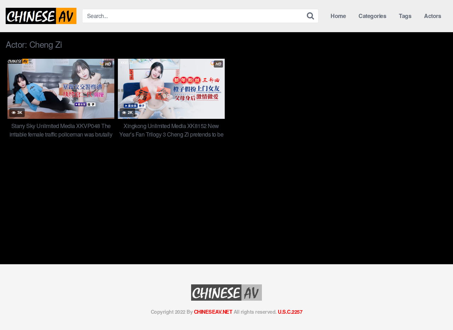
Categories (372, 16)
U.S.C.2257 (290, 311)
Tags (405, 16)
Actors (432, 16)
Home (338, 16)
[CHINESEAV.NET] (41, 16)
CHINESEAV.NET (213, 311)
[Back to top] (433, 307)
